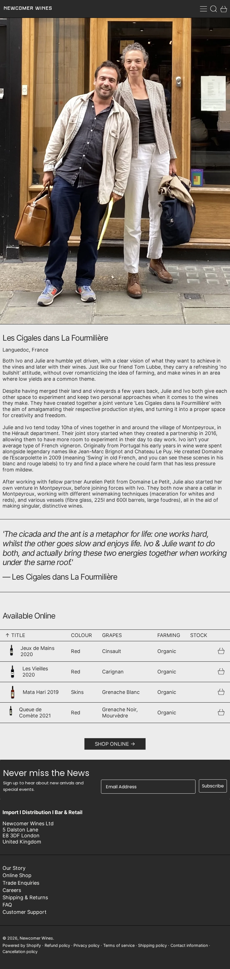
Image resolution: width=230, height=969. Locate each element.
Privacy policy (86, 945)
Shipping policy (152, 945)
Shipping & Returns (25, 897)
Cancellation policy (20, 951)
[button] (213, 9)
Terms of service (119, 945)
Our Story (14, 868)
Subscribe (213, 786)
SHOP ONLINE (112, 744)
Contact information (189, 945)
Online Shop (17, 875)
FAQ (7, 905)
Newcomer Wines (36, 938)
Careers (12, 890)
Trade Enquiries (21, 883)
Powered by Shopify (22, 945)
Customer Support (25, 912)
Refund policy (57, 945)
